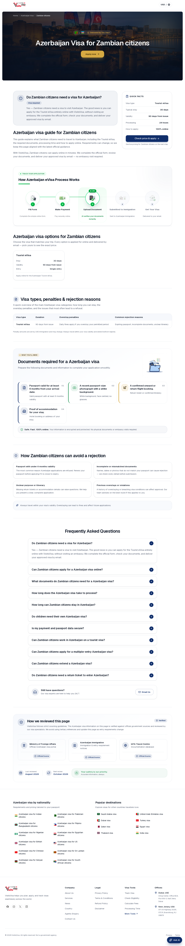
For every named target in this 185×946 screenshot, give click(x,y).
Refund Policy (101, 903)
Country (68, 908)
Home (15, 15)
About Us (69, 893)
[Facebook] (7, 906)
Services (69, 898)
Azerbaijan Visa (27, 15)
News (67, 903)
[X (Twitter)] (20, 906)
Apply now (90, 54)
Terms (177, 935)
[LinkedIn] (26, 906)
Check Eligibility (132, 898)
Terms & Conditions (104, 898)
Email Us (146, 692)
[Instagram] (14, 906)
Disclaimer (99, 908)
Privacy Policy (101, 893)
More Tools (130, 913)
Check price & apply (145, 138)
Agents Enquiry (72, 913)
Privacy (169, 935)
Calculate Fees (131, 903)
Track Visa (129, 893)
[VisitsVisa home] (19, 4)
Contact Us (70, 919)
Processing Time (132, 908)
